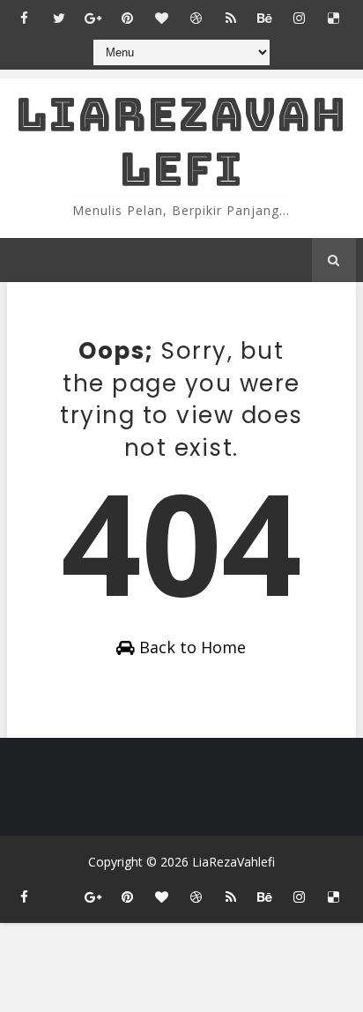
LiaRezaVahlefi (181, 141)
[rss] (231, 17)
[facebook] (24, 17)
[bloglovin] (162, 17)
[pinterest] (128, 17)
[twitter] (59, 17)
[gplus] (93, 17)
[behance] (265, 17)
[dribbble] (196, 17)
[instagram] (299, 17)
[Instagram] (59, 888)
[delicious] (334, 17)
